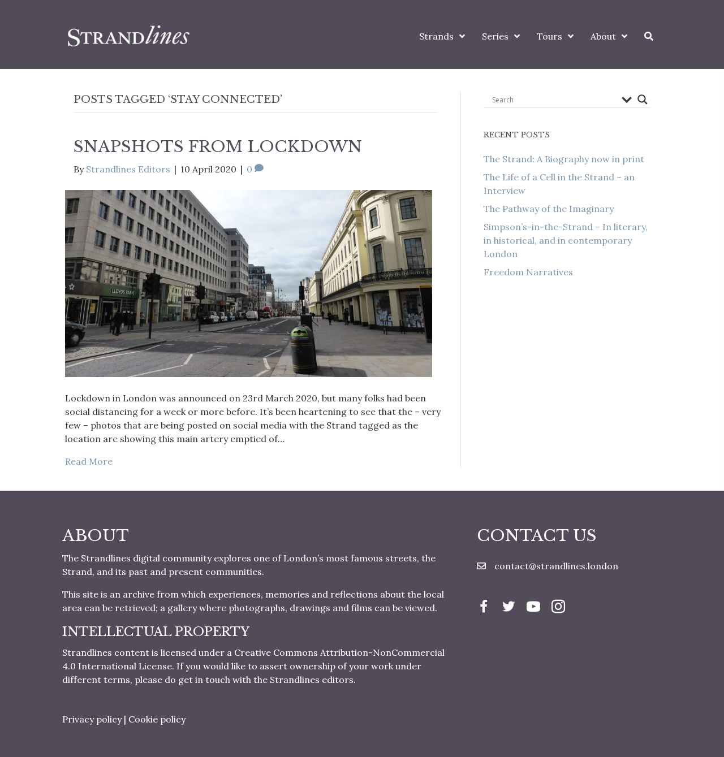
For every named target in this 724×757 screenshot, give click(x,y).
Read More (89, 461)
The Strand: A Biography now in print (564, 159)
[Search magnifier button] (642, 99)
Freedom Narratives (528, 272)
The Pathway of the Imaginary (549, 208)
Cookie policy (157, 719)
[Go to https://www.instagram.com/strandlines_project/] (558, 608)
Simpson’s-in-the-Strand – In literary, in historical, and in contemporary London (566, 240)
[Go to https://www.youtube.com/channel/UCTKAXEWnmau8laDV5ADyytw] (533, 608)
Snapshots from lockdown (218, 147)
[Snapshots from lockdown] (248, 282)
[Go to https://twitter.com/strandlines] (508, 608)
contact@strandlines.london (556, 566)
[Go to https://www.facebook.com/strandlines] (483, 608)
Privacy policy (92, 719)
